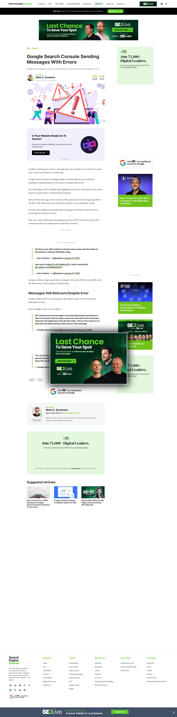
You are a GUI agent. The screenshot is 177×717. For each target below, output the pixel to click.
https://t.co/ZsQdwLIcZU (58, 264)
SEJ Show (98, 678)
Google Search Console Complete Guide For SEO (65, 501)
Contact (149, 670)
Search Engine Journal (71, 413)
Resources (87, 4)
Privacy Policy (151, 678)
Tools (39, 380)
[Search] (166, 4)
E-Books (98, 674)
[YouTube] (20, 685)
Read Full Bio (37, 420)
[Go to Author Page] (30, 77)
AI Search (41, 4)
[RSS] (24, 690)
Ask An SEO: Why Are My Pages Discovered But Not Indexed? (92, 502)
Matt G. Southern (45, 77)
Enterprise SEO (74, 678)
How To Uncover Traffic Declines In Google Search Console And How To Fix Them (38, 503)
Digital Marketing (73, 4)
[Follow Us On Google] (65, 391)
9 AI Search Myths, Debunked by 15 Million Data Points (133, 308)
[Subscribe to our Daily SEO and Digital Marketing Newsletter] (161, 4)
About (149, 667)
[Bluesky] (10, 690)
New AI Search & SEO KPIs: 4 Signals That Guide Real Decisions (134, 201)
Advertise (120, 4)
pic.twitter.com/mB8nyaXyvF (48, 267)
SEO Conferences (101, 685)
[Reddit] (20, 690)
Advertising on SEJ (127, 663)
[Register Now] (135, 184)
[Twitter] (29, 685)
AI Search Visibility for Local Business (132, 345)
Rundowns (98, 667)
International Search (76, 674)
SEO (50, 4)
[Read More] (135, 292)
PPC (70, 681)
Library (97, 670)
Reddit (71, 689)
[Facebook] (24, 685)
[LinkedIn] (15, 685)
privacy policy (75, 468)
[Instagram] (15, 690)
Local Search (73, 667)
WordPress (47, 685)
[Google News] (10, 685)
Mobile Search (74, 670)
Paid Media (59, 4)
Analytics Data (74, 685)
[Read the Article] (38, 492)
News (32, 380)
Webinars (98, 4)
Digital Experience (49, 681)
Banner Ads (125, 670)
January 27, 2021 (72, 258)
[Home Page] (20, 4)
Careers (149, 674)
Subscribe (150, 663)
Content (46, 674)
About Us (109, 4)
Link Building (73, 663)
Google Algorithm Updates (104, 681)
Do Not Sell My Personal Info (157, 681)
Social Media (47, 678)
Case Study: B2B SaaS (128, 667)
